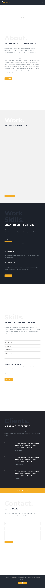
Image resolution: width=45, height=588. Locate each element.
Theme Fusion (23, 577)
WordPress (22, 579)
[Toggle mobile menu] (42, 3)
